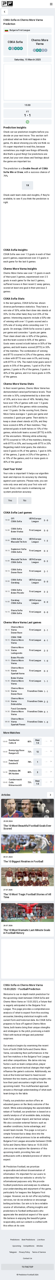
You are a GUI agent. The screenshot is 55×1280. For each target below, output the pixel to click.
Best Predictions (28, 1240)
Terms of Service (39, 1252)
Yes (10, 500)
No (24, 500)
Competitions (28, 1246)
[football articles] (50, 795)
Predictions (14, 1240)
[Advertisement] (27, 82)
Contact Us (27, 1258)
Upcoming (16, 1246)
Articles (40, 1246)
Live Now (41, 1240)
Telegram (13, 1252)
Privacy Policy (24, 1252)
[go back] (4, 12)
